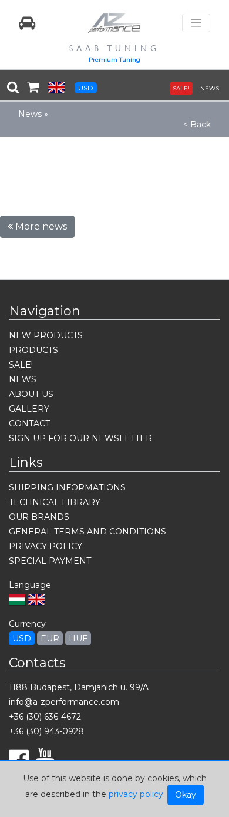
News (30, 114)
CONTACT (29, 423)
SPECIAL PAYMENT (50, 561)
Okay (185, 794)
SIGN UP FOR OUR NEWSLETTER (80, 438)
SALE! (181, 88)
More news (40, 226)
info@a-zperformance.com (64, 702)
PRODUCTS (33, 350)
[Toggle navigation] (196, 23)
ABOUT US (31, 394)
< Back (197, 124)
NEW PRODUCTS (46, 335)
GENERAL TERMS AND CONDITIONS (87, 531)
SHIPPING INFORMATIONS (67, 487)
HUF (78, 638)
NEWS (209, 88)
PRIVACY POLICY (45, 546)
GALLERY (29, 409)
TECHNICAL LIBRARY (54, 502)
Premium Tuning (114, 59)
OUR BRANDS (39, 517)
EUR (50, 638)
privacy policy (136, 794)
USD (85, 87)
